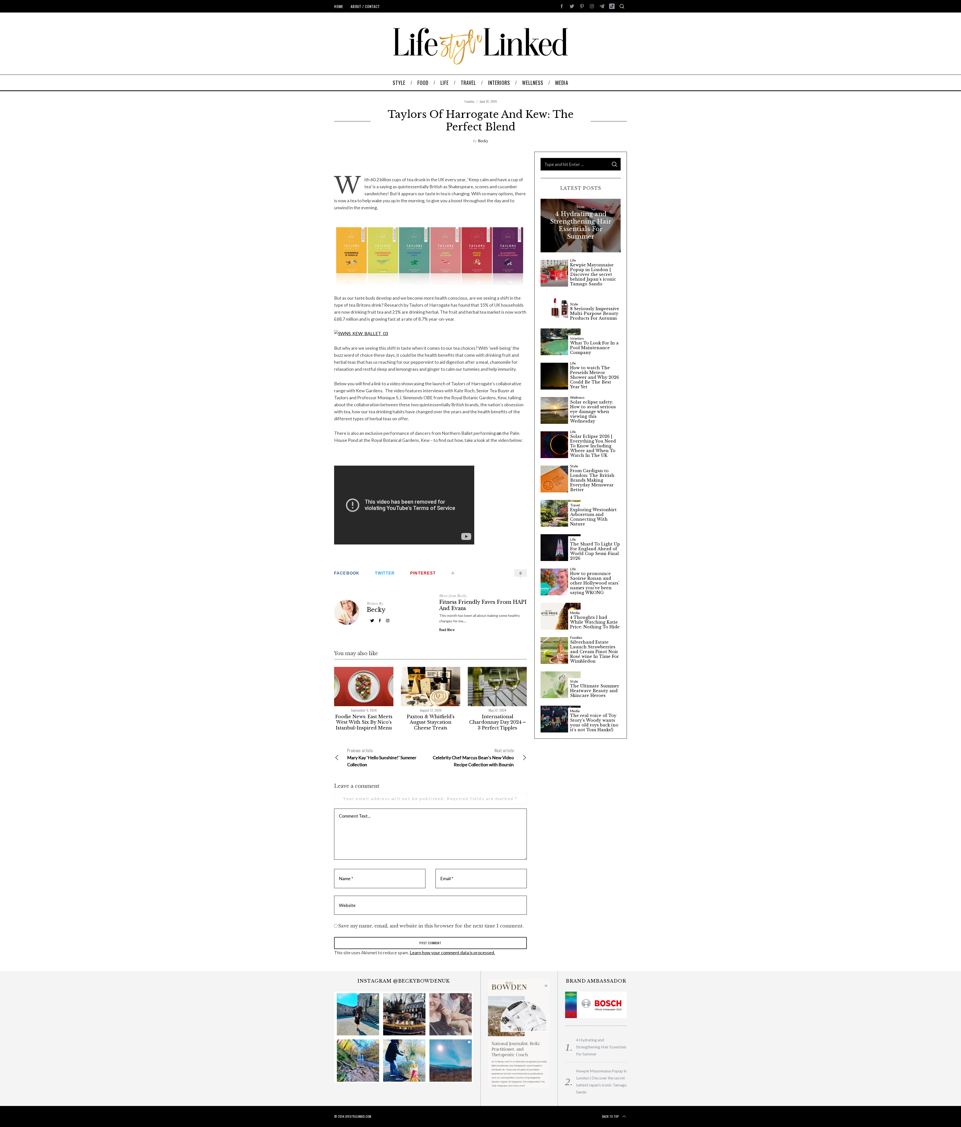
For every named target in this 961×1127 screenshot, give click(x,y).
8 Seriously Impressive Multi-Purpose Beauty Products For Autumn (594, 313)
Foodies (469, 101)
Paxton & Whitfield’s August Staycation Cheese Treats (430, 722)
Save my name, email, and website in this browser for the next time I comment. (431, 926)
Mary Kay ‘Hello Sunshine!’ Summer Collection (381, 757)
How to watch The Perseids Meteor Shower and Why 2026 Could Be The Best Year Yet (594, 377)
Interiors (577, 338)
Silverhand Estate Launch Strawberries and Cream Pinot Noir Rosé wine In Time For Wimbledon (594, 652)
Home (338, 6)
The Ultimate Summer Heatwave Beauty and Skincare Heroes (594, 691)
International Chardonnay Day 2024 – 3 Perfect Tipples (497, 722)
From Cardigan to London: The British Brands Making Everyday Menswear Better (592, 480)
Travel (575, 505)
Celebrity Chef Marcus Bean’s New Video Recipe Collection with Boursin (473, 757)
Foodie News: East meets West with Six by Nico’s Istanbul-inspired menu (363, 722)
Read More (446, 629)
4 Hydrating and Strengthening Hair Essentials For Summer (580, 225)
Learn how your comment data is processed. (452, 952)
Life (573, 260)
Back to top (610, 1116)
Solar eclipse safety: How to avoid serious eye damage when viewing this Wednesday (593, 412)
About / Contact (365, 6)
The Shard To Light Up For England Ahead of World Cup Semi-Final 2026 (595, 551)
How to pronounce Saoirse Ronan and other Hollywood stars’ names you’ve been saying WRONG (594, 583)
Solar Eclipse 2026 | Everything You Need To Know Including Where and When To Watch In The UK (593, 446)
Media (575, 613)
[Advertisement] (430, 159)
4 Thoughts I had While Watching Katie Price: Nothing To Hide (595, 622)
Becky (483, 140)
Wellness (577, 398)
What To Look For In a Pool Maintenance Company (594, 348)
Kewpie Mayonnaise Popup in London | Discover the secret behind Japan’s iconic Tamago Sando (593, 275)
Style (581, 207)
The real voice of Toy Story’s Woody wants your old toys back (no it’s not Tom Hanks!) (594, 722)
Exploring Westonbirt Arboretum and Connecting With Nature (593, 517)
